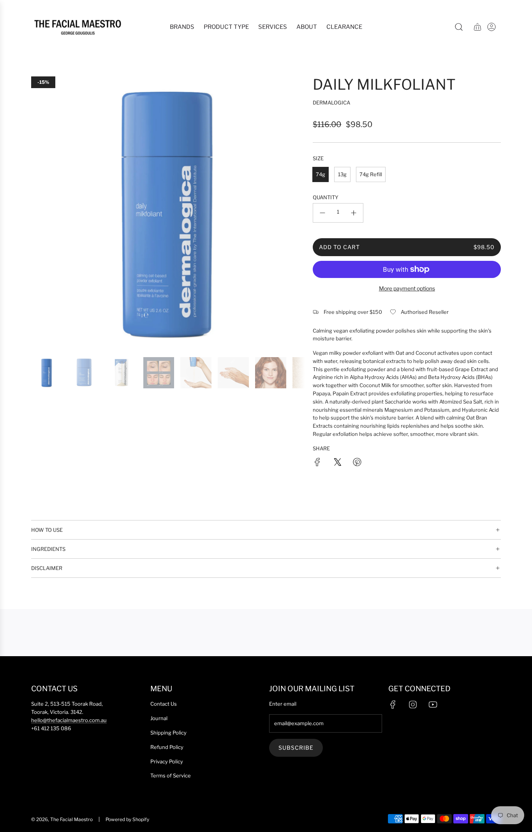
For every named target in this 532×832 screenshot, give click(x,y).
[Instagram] (412, 704)
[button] (39, 213)
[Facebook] (393, 704)
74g (320, 174)
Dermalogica (331, 102)
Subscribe (296, 747)
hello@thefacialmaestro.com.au (69, 720)
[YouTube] (432, 704)
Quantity (325, 197)
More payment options (407, 288)
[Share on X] (337, 463)
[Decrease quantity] (322, 213)
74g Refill (370, 174)
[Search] (458, 27)
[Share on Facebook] (317, 463)
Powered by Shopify (127, 819)
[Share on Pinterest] (357, 463)
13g (342, 174)
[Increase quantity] (353, 213)
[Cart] (477, 27)
